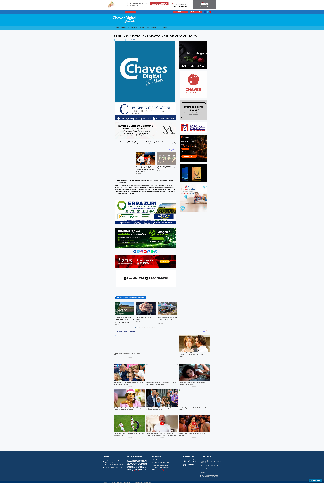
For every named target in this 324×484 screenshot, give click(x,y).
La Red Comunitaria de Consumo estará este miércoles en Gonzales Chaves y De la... (167, 316)
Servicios (154, 27)
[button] (137, 12)
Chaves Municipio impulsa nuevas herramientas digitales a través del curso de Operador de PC (210, 337)
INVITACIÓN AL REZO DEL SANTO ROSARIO (150, 12)
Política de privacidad (134, 333)
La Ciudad (134, 27)
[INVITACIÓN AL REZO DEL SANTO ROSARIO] (146, 305)
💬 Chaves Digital (315, 480)
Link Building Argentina (163, 346)
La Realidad (124, 27)
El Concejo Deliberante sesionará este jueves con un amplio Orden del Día (209, 352)
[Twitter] (208, 12)
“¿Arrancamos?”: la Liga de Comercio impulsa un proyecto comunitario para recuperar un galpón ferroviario (209, 343)
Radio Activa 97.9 (196, 12)
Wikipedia (137, 347)
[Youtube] (210, 12)
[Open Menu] (113, 27)
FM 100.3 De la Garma (180, 12)
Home (117, 27)
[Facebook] (205, 12)
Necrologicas (144, 27)
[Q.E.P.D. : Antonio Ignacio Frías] (193, 55)
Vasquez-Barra (164, 27)
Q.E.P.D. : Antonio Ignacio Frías (192, 66)
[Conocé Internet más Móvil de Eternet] (193, 148)
